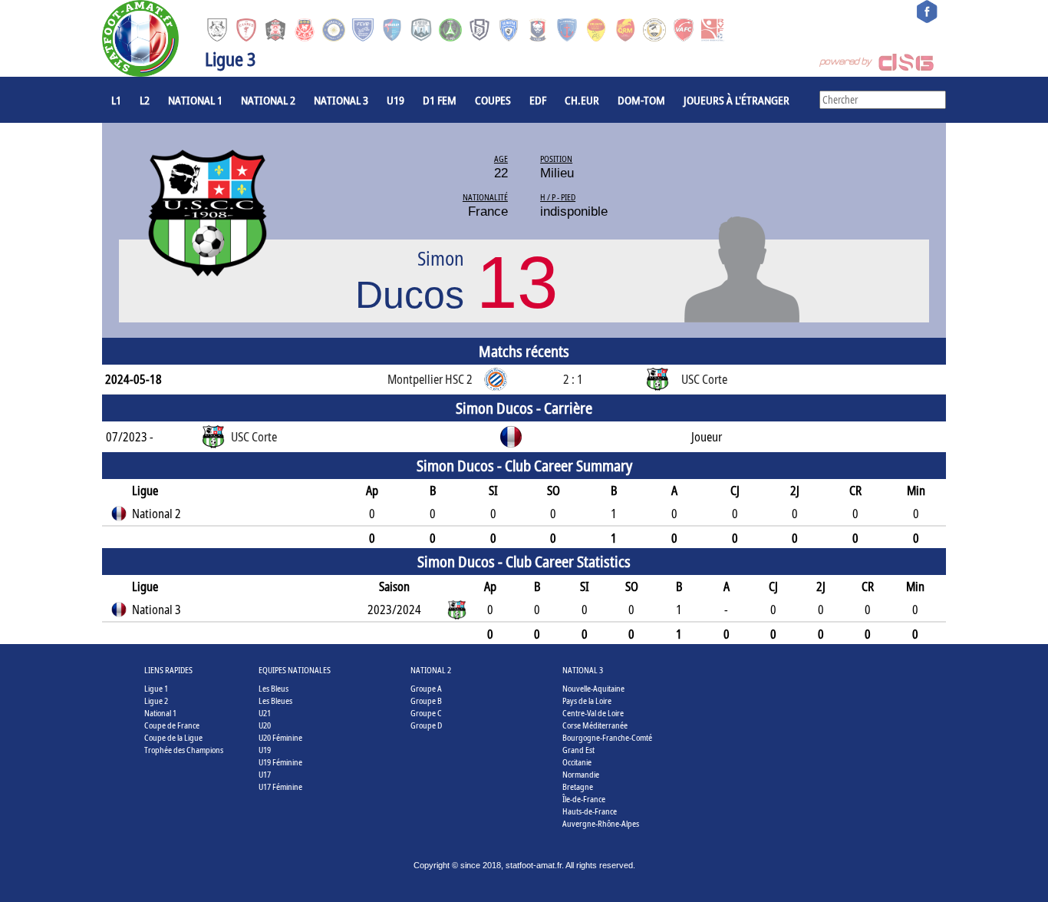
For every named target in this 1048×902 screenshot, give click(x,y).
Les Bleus (273, 688)
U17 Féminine (280, 786)
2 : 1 (573, 379)
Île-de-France (583, 799)
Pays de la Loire (586, 700)
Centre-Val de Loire (593, 713)
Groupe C (426, 713)
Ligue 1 (156, 688)
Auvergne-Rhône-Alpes (600, 823)
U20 (265, 725)
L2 (145, 99)
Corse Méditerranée (595, 725)
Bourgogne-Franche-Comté (607, 737)
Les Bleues (275, 700)
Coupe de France (171, 725)
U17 (265, 774)
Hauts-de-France (589, 811)
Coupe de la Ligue (173, 737)
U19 (395, 99)
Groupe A (426, 688)
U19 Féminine (280, 762)
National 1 (195, 99)
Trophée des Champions (183, 749)
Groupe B (426, 700)
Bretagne (577, 786)
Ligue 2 (156, 700)
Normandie (580, 774)
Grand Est (578, 749)
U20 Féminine (280, 737)
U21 (265, 713)
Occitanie (577, 762)
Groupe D (426, 725)
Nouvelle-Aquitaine (593, 688)
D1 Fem (439, 99)
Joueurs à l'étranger (736, 99)
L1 (116, 99)
